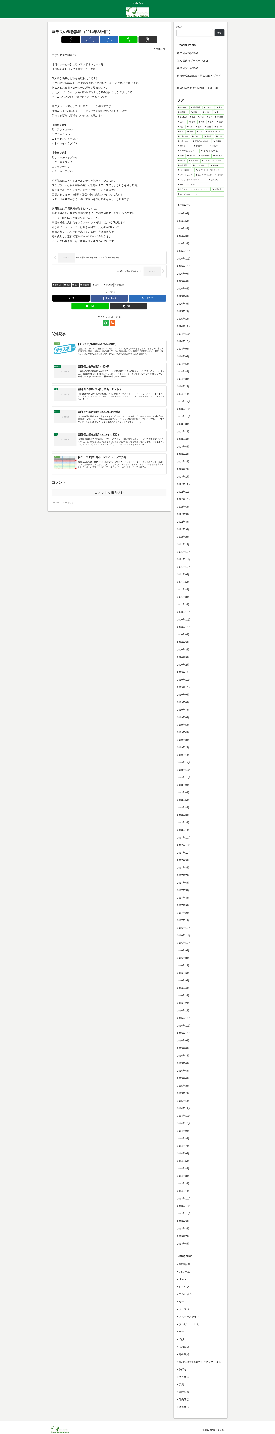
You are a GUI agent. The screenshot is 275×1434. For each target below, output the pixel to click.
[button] (148, 39)
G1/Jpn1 (98, 285)
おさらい (58, 285)
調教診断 (86, 285)
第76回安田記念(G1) (189, 68)
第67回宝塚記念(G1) (189, 53)
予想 (68, 285)
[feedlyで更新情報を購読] (106, 323)
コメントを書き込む (109, 492)
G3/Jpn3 (109, 285)
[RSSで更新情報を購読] (112, 323)
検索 (179, 27)
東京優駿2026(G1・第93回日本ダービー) (199, 78)
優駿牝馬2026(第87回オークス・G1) (198, 88)
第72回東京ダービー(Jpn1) (192, 60)
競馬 (76, 285)
